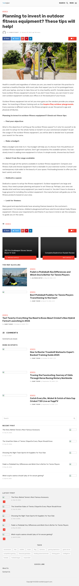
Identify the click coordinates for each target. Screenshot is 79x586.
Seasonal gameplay (24, 553)
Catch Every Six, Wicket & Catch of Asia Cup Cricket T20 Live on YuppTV (52, 399)
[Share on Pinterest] (26, 38)
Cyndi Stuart (14, 32)
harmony (42, 549)
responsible (27, 557)
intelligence (66, 553)
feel (15, 549)
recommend (7, 549)
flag (35, 549)
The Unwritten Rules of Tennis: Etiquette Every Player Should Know (27, 441)
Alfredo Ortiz (37, 278)
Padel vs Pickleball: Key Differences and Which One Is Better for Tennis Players (50, 273)
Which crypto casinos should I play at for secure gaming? (23, 476)
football (6, 557)
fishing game (56, 553)
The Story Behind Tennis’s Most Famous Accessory (21, 430)
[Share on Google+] (22, 38)
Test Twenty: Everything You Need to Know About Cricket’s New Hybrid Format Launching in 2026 (38, 319)
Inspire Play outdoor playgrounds (58, 104)
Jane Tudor (36, 301)
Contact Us (6, 572)
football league (15, 557)
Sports (5, 11)
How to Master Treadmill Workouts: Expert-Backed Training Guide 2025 (52, 353)
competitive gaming (10, 553)
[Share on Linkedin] (30, 38)
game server (66, 549)
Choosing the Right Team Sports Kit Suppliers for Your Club (24, 453)
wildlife (22, 549)
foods (29, 549)
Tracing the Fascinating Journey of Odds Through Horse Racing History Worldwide (51, 376)
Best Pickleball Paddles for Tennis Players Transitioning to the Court (51, 296)
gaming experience (53, 549)
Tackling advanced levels (41, 553)
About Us (5, 568)
